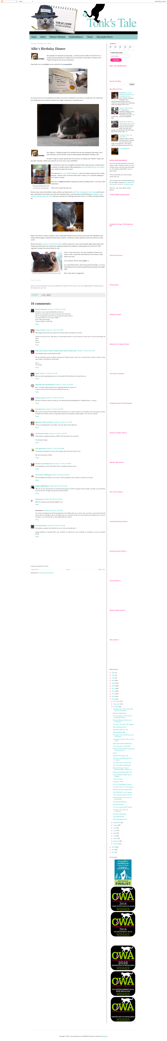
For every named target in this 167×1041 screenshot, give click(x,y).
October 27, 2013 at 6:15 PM (48, 373)
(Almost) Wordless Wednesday (122, 743)
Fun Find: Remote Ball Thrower (122, 807)
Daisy (37, 373)
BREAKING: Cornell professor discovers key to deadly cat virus (126, 94)
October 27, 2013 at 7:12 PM (63, 422)
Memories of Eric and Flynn (44, 422)
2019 (113, 683)
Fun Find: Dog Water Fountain (122, 784)
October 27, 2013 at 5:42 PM (54, 330)
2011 (113, 849)
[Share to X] (46, 295)
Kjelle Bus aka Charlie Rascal (45, 384)
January (116, 844)
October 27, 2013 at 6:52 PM (54, 398)
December (116, 701)
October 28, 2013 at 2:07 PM (56, 525)
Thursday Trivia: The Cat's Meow (125, 136)
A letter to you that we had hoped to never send (127, 122)
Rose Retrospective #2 (120, 819)
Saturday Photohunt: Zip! (120, 755)
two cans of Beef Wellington (69, 173)
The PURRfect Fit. (124, 148)
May (114, 833)
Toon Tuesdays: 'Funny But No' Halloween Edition (122, 716)
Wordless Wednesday (126, 108)
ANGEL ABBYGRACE (42, 486)
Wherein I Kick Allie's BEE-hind (122, 772)
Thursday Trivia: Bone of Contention (120, 810)
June (115, 830)
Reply (37, 324)
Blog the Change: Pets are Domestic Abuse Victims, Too (122, 768)
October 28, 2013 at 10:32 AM (53, 510)
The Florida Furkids (41, 433)
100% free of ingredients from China (84, 192)
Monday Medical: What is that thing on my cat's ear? (123, 749)
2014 (113, 696)
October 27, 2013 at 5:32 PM (56, 309)
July (114, 828)
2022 (113, 675)
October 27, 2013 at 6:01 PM (86, 351)
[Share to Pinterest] (50, 295)
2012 (113, 847)
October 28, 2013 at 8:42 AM (58, 486)
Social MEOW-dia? (118, 816)
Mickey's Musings (41, 309)
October (116, 706)
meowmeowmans (41, 525)
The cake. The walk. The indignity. (123, 724)
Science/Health (76, 37)
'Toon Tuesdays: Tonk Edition (122, 746)
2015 (113, 694)
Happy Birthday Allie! (119, 732)
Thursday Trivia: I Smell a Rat (122, 762)
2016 (113, 691)
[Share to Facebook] (48, 295)
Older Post (101, 569)
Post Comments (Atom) (46, 573)
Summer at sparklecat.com (44, 463)
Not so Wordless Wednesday (122, 765)
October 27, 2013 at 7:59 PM (58, 433)
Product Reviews (57, 37)
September (117, 822)
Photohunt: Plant (118, 781)
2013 (113, 699)
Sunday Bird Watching (119, 802)
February (116, 841)
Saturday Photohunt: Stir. (120, 729)
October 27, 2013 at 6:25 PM (64, 384)
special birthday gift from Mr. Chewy (92, 167)
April (114, 836)
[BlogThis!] (44, 295)
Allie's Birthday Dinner (119, 727)
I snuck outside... (118, 779)
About (43, 37)
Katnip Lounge (40, 398)
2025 (113, 672)
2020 (113, 680)
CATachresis (39, 499)
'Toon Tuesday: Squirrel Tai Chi (122, 795)
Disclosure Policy (105, 37)
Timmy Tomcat (40, 330)
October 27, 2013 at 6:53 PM (54, 409)
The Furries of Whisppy (43, 475)
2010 (113, 852)
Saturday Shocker (118, 804)
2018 (113, 686)
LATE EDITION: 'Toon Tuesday (122, 792)
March (115, 838)
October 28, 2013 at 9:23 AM (53, 499)
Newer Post (34, 569)
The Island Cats (40, 448)
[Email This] (42, 295)
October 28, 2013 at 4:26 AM (60, 475)
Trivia (90, 37)
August (115, 825)
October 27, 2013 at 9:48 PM (62, 463)
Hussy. (115, 753)
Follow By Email (116, 53)
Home (33, 37)
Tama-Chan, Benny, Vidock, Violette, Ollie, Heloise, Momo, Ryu (56, 351)
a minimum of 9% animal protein (52, 244)
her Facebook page (127, 184)
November (116, 704)
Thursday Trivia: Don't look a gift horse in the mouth (123, 709)
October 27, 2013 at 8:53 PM (55, 448)
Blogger (105, 1036)
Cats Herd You (40, 409)
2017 (113, 688)
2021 (113, 678)
